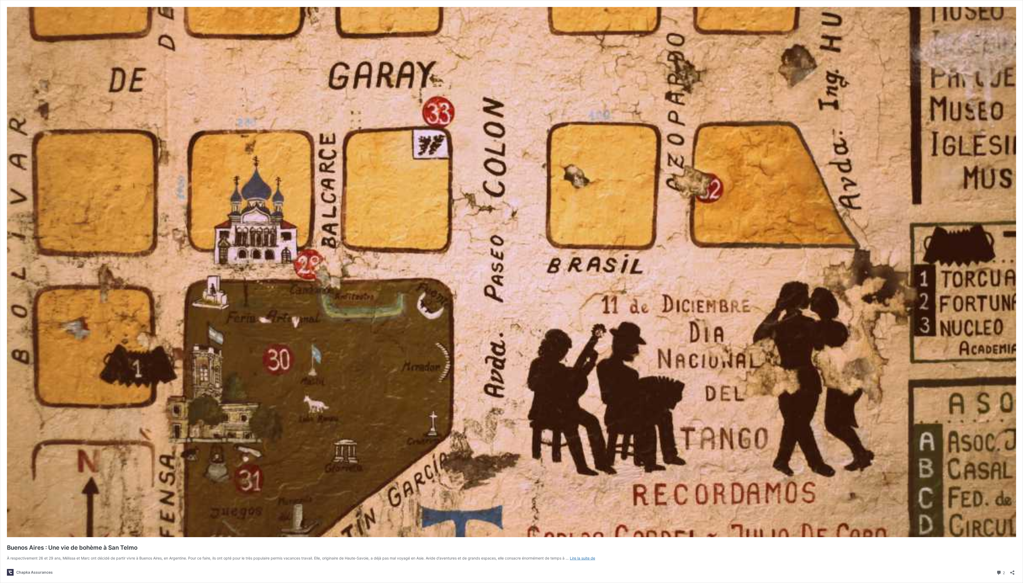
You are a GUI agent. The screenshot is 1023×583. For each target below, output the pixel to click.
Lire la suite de (582, 558)
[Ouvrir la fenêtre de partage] (1012, 571)
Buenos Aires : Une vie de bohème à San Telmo (72, 547)
